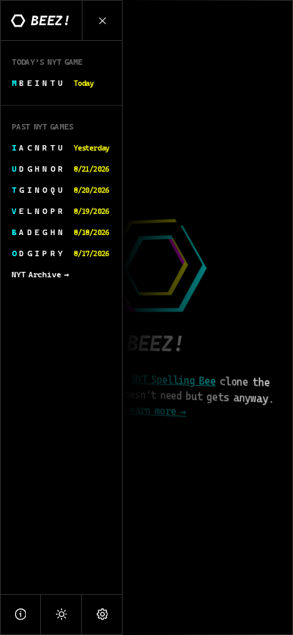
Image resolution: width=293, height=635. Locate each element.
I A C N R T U (60, 148)
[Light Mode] (61, 614)
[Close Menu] (102, 20)
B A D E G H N (60, 232)
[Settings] (102, 614)
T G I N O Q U (60, 190)
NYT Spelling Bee (173, 380)
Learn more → (155, 410)
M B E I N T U (52, 83)
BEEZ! (51, 20)
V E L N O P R (60, 211)
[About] (20, 614)
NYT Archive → (40, 274)
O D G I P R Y (60, 253)
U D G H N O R (60, 169)
